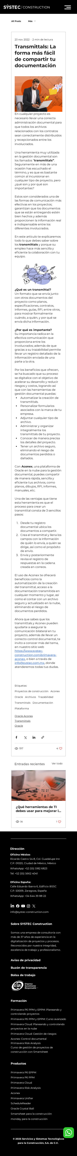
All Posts (16, 21)
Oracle (19, 697)
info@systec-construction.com (29, 912)
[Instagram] (28, 906)
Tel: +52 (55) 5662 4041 (24, 873)
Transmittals (22, 702)
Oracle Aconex (24, 716)
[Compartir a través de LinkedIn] (34, 737)
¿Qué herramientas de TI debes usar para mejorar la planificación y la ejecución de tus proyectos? (38, 809)
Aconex (55, 691)
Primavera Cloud (21, 1082)
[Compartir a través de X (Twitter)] (25, 737)
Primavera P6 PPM (23, 1077)
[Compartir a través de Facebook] (16, 737)
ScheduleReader (21, 1103)
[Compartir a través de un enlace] (42, 737)
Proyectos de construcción (31, 691)
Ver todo (57, 763)
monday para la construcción (29, 1119)
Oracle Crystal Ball (22, 1108)
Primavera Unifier (22, 1098)
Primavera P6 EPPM (23, 1072)
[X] (34, 906)
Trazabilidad (45, 697)
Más (30, 21)
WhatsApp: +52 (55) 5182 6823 (28, 868)
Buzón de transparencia (29, 967)
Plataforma (22, 708)
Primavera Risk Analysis (26, 1088)
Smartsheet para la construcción (31, 1113)
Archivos (30, 697)
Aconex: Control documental (29, 1038)
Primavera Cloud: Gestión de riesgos (33, 1033)
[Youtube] (23, 906)
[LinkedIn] (12, 906)
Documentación (43, 702)
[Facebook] (18, 906)
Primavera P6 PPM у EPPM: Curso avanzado (38, 1019)
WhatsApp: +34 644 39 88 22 (28, 896)
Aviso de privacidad (25, 960)
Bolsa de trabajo (23, 975)
